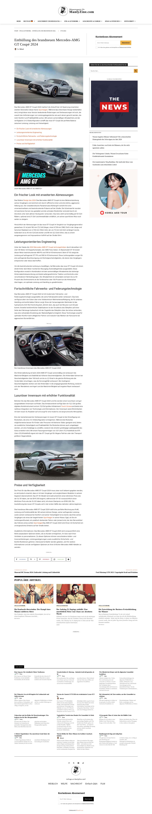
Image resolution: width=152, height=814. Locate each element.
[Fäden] (83, 763)
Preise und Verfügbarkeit (26, 144)
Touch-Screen (66, 406)
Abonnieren (126, 43)
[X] (73, 763)
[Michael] (15, 49)
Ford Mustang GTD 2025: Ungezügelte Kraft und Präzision (117, 572)
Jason (21, 719)
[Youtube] (78, 763)
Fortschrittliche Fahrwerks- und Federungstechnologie (37, 136)
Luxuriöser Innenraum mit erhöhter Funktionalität (34, 140)
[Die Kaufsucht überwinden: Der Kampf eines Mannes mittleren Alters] (33, 594)
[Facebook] (69, 763)
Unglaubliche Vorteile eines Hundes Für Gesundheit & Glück (75, 715)
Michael (22, 49)
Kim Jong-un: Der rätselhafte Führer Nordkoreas (29, 672)
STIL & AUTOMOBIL (25, 31)
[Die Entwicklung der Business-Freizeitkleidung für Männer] (118, 594)
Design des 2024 (29, 200)
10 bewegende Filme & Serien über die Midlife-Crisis (115, 715)
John (58, 624)
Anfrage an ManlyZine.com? (76, 779)
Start (16, 31)
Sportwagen (43, 110)
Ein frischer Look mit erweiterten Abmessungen (34, 129)
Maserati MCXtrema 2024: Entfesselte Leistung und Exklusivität (37, 572)
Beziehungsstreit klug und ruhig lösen (110, 734)
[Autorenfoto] (16, 674)
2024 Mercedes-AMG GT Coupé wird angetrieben (48, 247)
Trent (21, 674)
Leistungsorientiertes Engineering (29, 132)
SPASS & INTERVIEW (62, 605)
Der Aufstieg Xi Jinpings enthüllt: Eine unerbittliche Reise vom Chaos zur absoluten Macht (74, 611)
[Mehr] (68, 559)
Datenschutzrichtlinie (125, 47)
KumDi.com (80, 810)
